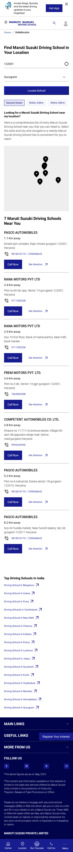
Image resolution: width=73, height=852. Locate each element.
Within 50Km (57, 102)
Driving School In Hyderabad (19, 683)
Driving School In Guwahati (19, 666)
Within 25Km (36, 102)
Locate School (36, 90)
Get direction (35, 264)
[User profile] (65, 23)
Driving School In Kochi (16, 675)
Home (7, 32)
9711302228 (18, 300)
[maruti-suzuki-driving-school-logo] (20, 23)
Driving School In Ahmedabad (20, 699)
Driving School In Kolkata (18, 634)
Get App (54, 8)
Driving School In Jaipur (17, 658)
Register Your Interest (56, 736)
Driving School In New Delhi (19, 617)
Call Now (13, 264)
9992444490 (18, 444)
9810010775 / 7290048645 (26, 254)
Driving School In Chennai (18, 626)
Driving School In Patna (17, 642)
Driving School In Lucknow (18, 650)
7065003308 (18, 394)
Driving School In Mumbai (18, 691)
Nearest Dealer (14, 102)
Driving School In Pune (16, 601)
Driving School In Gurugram (19, 707)
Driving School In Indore (17, 593)
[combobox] (36, 77)
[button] (66, 63)
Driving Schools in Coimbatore (20, 609)
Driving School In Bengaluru (19, 585)
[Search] (54, 23)
